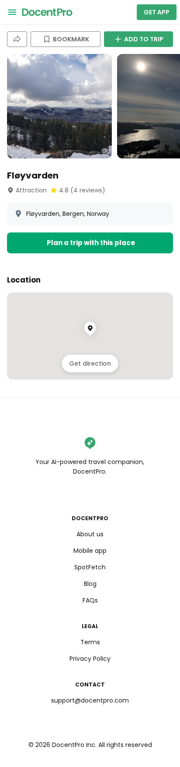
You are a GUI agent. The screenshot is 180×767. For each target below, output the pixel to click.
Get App (157, 12)
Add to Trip (143, 39)
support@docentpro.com (90, 700)
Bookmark (71, 39)
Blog (90, 583)
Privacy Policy (90, 658)
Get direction (90, 363)
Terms (90, 642)
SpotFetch (90, 567)
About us (90, 534)
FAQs (90, 600)
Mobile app (90, 550)
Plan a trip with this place (91, 242)
